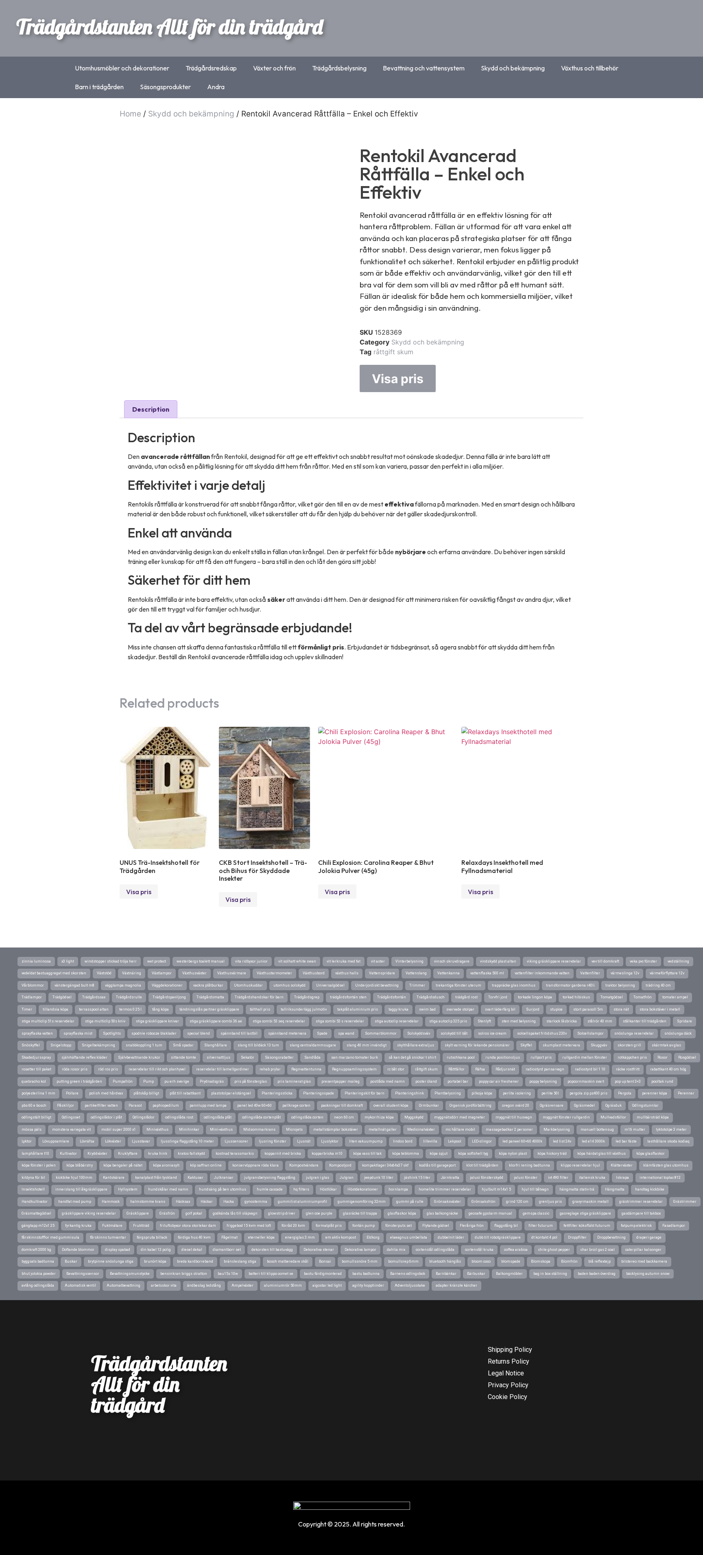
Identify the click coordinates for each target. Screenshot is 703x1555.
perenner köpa (654, 1093)
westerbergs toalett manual (201, 961)
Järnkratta (450, 1178)
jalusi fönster (525, 1178)
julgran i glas (317, 1178)
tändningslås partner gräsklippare (209, 1009)
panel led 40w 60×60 (254, 1105)
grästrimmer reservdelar (641, 1202)
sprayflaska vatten (37, 1033)
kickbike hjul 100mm (74, 1178)
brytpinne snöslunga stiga (110, 1261)
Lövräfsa (87, 1141)
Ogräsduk (613, 1105)
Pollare (72, 1093)
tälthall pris (260, 1009)
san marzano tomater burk (354, 1057)
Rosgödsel (687, 1057)
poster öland (426, 1081)
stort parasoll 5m (588, 1009)
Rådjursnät (505, 1069)
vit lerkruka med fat (343, 961)
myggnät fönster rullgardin (566, 1117)
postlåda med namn (387, 1081)
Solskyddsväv (418, 1033)
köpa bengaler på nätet (122, 1165)
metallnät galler (383, 1129)
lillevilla (430, 1141)
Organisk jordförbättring (470, 1105)
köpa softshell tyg (473, 1153)
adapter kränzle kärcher (456, 1285)
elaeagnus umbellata (408, 1237)
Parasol (135, 1105)
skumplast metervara (561, 1045)
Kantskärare (113, 1178)
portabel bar (458, 1081)
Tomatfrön (642, 997)
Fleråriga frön (472, 1226)
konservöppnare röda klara (255, 1165)
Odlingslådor (144, 1117)
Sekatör (247, 1057)
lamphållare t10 (35, 1153)
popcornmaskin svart (586, 1081)
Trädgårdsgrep (306, 997)
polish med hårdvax (106, 1093)
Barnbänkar (446, 1274)
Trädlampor (32, 997)
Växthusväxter (194, 973)
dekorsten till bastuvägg (272, 1250)
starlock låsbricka (561, 1021)
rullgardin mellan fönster (584, 1057)
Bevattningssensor (82, 1274)
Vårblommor (33, 985)
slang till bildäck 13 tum (258, 1045)
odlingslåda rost (179, 1117)
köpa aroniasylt (166, 1165)
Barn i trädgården (99, 87)
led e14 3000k (593, 1141)
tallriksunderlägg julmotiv (304, 1009)
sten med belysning (519, 1021)
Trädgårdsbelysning (339, 68)
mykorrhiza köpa (379, 1117)
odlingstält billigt (36, 1117)
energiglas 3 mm (300, 1237)
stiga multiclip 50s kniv (105, 1021)
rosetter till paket (36, 1069)
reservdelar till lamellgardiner (222, 1069)
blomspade (510, 1261)
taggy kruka (398, 1009)
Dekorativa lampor (360, 1250)
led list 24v (562, 1141)
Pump (148, 1081)
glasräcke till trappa (360, 1213)
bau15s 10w (228, 1274)
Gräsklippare (138, 1213)
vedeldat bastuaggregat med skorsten (54, 973)
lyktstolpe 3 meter (671, 1129)
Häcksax (183, 1202)
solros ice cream (492, 1033)
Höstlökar (328, 1189)
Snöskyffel (31, 1045)
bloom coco (481, 1261)
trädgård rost (466, 997)
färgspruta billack (152, 1237)
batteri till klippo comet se (271, 1274)
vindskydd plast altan (498, 961)
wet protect (156, 961)
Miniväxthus (157, 1129)
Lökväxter (113, 1141)
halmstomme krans (147, 1202)
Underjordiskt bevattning (377, 985)
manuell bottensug (597, 1129)
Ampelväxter (242, 1285)
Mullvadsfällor (613, 1117)
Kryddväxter (97, 1153)
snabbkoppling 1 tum (144, 1045)
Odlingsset (71, 1117)
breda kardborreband (195, 1261)
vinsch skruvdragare (451, 961)
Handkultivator (35, 1202)
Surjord (532, 1009)
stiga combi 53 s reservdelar (340, 1021)
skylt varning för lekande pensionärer (477, 1045)
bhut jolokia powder (39, 1274)
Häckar (207, 1202)
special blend (198, 1033)
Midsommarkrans (259, 1129)
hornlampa (398, 1189)
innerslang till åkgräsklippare (81, 1189)
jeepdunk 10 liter (378, 1178)
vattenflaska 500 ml (487, 973)
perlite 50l (550, 1093)
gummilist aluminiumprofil (302, 1202)
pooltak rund (662, 1081)
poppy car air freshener (499, 1081)
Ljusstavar (141, 1141)
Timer (27, 1009)
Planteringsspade (318, 1093)
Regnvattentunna (306, 1069)
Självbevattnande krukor (139, 1057)
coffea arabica (516, 1250)
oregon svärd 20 (515, 1105)
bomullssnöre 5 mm (360, 1261)
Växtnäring (131, 973)
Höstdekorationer (362, 1189)
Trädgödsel (62, 997)
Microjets (294, 1129)
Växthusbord (314, 973)
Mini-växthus (221, 1129)
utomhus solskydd (289, 985)
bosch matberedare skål (287, 1261)
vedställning (678, 961)
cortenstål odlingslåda (435, 1250)
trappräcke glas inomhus (513, 985)
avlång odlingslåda (38, 1285)
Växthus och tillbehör (589, 68)
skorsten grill (629, 1045)
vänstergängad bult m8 (74, 985)
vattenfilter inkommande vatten (542, 973)
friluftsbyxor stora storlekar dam (188, 1226)
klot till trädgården (482, 1165)
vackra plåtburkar (208, 985)
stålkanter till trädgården (644, 1021)
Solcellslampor (590, 1033)
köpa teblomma (405, 1153)
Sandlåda (312, 1057)
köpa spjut (439, 1153)
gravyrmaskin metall (590, 1202)
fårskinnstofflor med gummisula (50, 1237)
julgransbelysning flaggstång (269, 1178)
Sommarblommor (381, 1033)
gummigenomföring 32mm (362, 1202)
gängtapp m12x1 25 (38, 1226)
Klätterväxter (622, 1165)
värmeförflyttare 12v (667, 973)
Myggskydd (414, 1117)
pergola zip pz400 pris (588, 1093)
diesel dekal (191, 1250)
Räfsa (480, 1069)
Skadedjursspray (36, 1057)
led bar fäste (626, 1141)
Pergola (624, 1093)
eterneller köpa (261, 1237)
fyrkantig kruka (78, 1226)
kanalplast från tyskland (156, 1178)
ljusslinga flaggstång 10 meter (187, 1141)
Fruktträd (141, 1226)
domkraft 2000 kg (36, 1250)
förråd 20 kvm (293, 1226)
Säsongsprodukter (165, 87)
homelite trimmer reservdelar (445, 1189)
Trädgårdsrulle (129, 997)
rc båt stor (395, 1069)
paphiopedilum (166, 1105)
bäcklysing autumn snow (648, 1274)
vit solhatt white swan (297, 961)
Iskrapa (622, 1178)
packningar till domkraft (342, 1105)
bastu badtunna (366, 1274)
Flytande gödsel (435, 1226)
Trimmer (417, 985)
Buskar (71, 1261)
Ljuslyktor (329, 1141)
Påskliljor (65, 1105)
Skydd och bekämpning (513, 68)
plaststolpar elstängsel (231, 1093)
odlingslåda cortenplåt (261, 1117)
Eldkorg (373, 1237)
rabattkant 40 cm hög (668, 1069)
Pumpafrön (123, 1081)
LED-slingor (482, 1141)
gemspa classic (536, 1213)
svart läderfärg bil (500, 1009)
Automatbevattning (123, 1285)
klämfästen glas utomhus (665, 1165)
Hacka (228, 1202)
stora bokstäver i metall (660, 1009)
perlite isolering (517, 1093)
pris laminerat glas (294, 1081)
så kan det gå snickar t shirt (412, 1057)
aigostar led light (327, 1285)
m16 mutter (634, 1129)
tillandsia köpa (55, 1009)
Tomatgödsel (611, 997)
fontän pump (363, 1226)
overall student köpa (390, 1105)
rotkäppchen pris (632, 1057)
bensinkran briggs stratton (183, 1274)
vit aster (378, 961)
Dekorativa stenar (318, 1250)
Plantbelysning (447, 1093)
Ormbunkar (429, 1105)
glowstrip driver (281, 1213)
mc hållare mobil (460, 1129)
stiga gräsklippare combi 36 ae (216, 1021)
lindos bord (403, 1141)
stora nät (621, 1009)
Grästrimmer (684, 1202)
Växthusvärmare (231, 973)
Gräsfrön (167, 1213)
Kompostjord (340, 1165)
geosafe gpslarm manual (490, 1213)
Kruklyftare (128, 1153)
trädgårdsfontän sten (348, 997)
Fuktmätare (112, 1226)
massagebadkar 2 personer (509, 1129)
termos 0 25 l (130, 1009)
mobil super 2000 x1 (118, 1129)
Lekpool (454, 1141)
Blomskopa (540, 1261)
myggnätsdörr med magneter (459, 1117)
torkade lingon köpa (535, 997)
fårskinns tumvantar (108, 1237)
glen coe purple (319, 1213)
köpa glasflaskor (650, 1153)
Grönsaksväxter (447, 1202)
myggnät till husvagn (514, 1117)
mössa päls (31, 1129)
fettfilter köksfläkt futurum (586, 1226)
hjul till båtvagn (535, 1189)
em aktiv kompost (340, 1237)
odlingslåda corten (307, 1117)
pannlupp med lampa (208, 1105)
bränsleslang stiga (240, 1261)
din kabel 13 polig (156, 1250)
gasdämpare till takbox (641, 1213)
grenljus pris (550, 1202)
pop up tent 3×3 (628, 1081)
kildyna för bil (33, 1178)
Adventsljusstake (410, 1285)
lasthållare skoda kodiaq (668, 1141)
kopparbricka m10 (327, 1153)
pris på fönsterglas (250, 1081)
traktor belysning (620, 985)
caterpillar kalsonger (643, 1250)
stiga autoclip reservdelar (397, 1021)
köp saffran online (206, 1165)
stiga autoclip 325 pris (448, 1021)
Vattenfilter (590, 973)
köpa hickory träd (552, 1153)
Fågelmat (229, 1237)
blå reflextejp (599, 1261)
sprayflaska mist (77, 1033)
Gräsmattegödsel (36, 1213)
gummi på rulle (410, 1202)
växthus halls (346, 973)
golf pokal (194, 1213)
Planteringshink (409, 1093)
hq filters (301, 1189)
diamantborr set (227, 1250)
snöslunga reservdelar (634, 1033)
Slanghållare (215, 1045)
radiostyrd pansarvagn (545, 1069)
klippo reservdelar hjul (580, 1165)
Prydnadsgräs (212, 1081)
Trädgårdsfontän (391, 997)
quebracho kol (34, 1081)
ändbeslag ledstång (204, 1285)
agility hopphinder (368, 1285)
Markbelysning (557, 1129)
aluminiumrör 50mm (283, 1285)
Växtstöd (104, 973)
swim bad (427, 1009)
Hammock (111, 1202)
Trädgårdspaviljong (169, 997)
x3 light (67, 961)
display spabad (117, 1250)
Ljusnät (303, 1141)
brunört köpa (155, 1261)
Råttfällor (456, 1069)
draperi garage (649, 1237)
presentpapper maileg (340, 1081)
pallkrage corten (296, 1105)
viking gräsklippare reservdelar (554, 961)
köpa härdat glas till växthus (601, 1153)
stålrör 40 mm (599, 1021)
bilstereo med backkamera (644, 1261)
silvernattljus (218, 1057)
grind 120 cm (517, 1202)
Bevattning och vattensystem (424, 68)
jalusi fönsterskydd (486, 1178)
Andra (216, 87)
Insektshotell (33, 1189)
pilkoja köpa (482, 1093)
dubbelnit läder (451, 1237)
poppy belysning (543, 1081)
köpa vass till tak (367, 1153)
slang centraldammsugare (313, 1045)
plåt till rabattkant (185, 1093)
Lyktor (27, 1141)
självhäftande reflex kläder (84, 1057)
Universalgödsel (330, 985)
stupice (556, 1009)
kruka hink (157, 1153)
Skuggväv (599, 1045)
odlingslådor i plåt (106, 1117)
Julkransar (224, 1178)
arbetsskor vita (164, 1285)
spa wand (346, 1033)
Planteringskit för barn (364, 1093)
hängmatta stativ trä (576, 1189)
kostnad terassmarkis (235, 1153)
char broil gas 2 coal (598, 1250)
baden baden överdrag (597, 1274)
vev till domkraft (605, 961)
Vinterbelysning (409, 961)
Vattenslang (416, 973)
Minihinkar (189, 1129)
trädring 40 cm (658, 985)
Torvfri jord (497, 997)
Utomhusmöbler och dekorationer (122, 68)
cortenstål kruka (479, 1250)
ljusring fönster (272, 1141)
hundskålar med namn (168, 1189)
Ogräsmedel (584, 1105)
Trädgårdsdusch (431, 997)
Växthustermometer (274, 973)
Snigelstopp (60, 1045)
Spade (322, 1033)
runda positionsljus (502, 1057)
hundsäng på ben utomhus (222, 1189)
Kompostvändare (304, 1165)
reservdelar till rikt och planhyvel (157, 1069)
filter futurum (540, 1226)
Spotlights (112, 1033)
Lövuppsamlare (55, 1141)
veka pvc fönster (643, 961)
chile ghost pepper (554, 1250)
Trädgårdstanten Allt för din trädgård (169, 26)
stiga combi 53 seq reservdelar (279, 1021)
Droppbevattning (611, 1237)
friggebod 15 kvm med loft (249, 1226)
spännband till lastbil (239, 1033)
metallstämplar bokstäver (335, 1129)
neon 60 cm (344, 1117)
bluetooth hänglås (445, 1261)
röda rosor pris (74, 1069)
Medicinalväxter (421, 1129)
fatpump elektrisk (636, 1226)
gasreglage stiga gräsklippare (585, 1213)
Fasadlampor (673, 1226)
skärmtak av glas (666, 1045)
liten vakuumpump (365, 1141)
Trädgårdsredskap (211, 68)
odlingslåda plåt (217, 1117)
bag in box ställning (550, 1274)
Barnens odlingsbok (407, 1274)
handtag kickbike (649, 1189)
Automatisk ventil (80, 1285)
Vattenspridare (382, 973)
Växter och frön (274, 68)
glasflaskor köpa (402, 1213)
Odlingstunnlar (645, 1105)
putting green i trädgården (79, 1081)
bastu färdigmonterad (323, 1274)
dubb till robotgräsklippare (498, 1237)
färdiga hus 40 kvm (194, 1237)
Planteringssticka (277, 1093)
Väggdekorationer (167, 985)
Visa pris (398, 378)
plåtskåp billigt (146, 1093)
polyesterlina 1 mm (38, 1093)
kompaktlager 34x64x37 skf (385, 1165)
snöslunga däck (678, 1033)
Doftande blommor (78, 1250)
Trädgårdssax (93, 997)
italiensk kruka (592, 1178)
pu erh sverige (176, 1081)
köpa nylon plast (513, 1153)
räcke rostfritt (628, 1069)
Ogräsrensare (551, 1105)
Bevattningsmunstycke (130, 1274)
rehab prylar (270, 1069)
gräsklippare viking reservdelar (89, 1213)
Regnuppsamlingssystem (354, 1069)
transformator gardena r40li (570, 985)
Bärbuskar (476, 1274)
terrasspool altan (94, 1009)
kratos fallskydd (191, 1153)
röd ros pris (108, 1069)
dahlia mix (396, 1250)
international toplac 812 (660, 1178)
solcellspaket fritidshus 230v (542, 1033)
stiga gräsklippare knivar (157, 1021)
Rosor (662, 1057)
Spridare (684, 1021)
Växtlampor (162, 973)
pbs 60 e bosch (34, 1105)
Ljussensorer (236, 1141)
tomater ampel (675, 997)
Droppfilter (577, 1237)
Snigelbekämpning (98, 1045)
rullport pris (541, 1057)
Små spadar (183, 1045)
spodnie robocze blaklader (154, 1033)
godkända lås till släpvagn (235, 1213)
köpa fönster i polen (39, 1165)
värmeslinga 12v (625, 973)
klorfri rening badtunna (529, 1165)
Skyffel (526, 1045)
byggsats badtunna (38, 1261)
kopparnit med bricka (282, 1153)
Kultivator (68, 1153)
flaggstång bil (506, 1226)
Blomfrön (569, 1261)
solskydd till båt (454, 1033)
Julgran (347, 1178)
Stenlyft (484, 1021)
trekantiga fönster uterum (458, 985)
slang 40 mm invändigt (366, 1045)
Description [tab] (150, 409)
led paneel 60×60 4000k (522, 1141)
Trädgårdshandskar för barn (259, 997)
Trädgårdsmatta (210, 997)
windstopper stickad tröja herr (111, 961)
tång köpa (160, 1009)
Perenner (686, 1093)
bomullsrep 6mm (403, 1261)
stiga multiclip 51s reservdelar (48, 1021)
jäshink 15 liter (417, 1178)
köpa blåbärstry (79, 1165)
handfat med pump (74, 1202)
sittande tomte (183, 1057)
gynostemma (256, 1202)
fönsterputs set (398, 1226)
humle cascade (270, 1189)
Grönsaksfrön (484, 1202)
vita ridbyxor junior (251, 961)
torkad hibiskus (576, 997)
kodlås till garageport (437, 1165)
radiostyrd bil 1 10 (590, 1069)
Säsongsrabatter (279, 1057)
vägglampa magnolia (123, 985)
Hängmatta (614, 1189)
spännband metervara (287, 1033)
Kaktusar (195, 1178)
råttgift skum (393, 352)
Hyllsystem (128, 1189)
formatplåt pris (329, 1226)
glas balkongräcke (442, 1213)
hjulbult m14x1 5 (496, 1189)
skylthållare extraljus (415, 1045)
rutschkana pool (461, 1057)
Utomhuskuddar (248, 985)
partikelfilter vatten (101, 1105)
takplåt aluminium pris (357, 1009)
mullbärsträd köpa (653, 1117)
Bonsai (325, 1261)
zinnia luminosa (36, 961)
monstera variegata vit (71, 1129)
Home (130, 113)
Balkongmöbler (509, 1274)
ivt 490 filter (558, 1178)
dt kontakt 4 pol (544, 1237)
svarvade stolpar (460, 1009)
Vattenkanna (448, 973)
